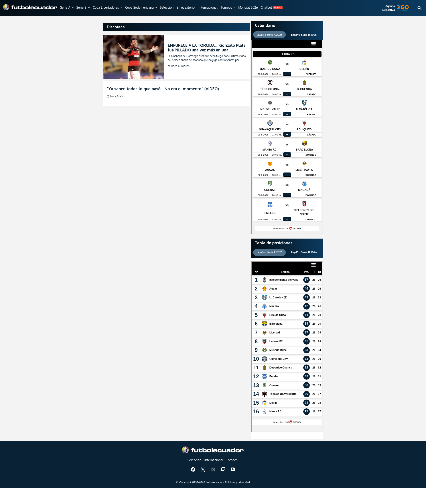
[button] (67, 8)
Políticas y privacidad (237, 482)
